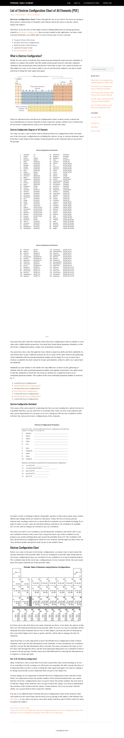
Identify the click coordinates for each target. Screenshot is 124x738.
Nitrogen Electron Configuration (27, 388)
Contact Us (95, 123)
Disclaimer (94, 127)
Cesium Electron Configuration (26, 394)
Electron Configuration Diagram (29, 713)
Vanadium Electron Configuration (27, 386)
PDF (47, 337)
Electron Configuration (28, 710)
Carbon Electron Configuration (26, 399)
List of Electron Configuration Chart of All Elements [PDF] (44, 10)
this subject (14, 699)
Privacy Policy (96, 131)
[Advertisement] (102, 36)
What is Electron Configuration (52, 713)
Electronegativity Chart (23, 51)
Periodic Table (24, 708)
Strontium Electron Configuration (27, 396)
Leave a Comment (33, 15)
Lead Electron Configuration (25, 383)
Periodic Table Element (21, 3)
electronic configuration (28, 32)
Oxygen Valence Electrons (24, 40)
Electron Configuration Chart (47, 710)
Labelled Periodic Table (23, 48)
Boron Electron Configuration (25, 391)
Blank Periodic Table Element (25, 45)
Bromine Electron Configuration (26, 43)
